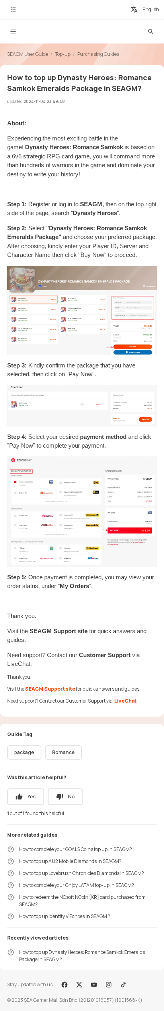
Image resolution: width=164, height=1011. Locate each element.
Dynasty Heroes (95, 212)
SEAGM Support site (58, 631)
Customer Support (105, 655)
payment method (104, 436)
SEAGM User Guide (27, 54)
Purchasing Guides (98, 54)
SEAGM (91, 204)
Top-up (62, 54)
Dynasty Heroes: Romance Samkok (75, 147)
